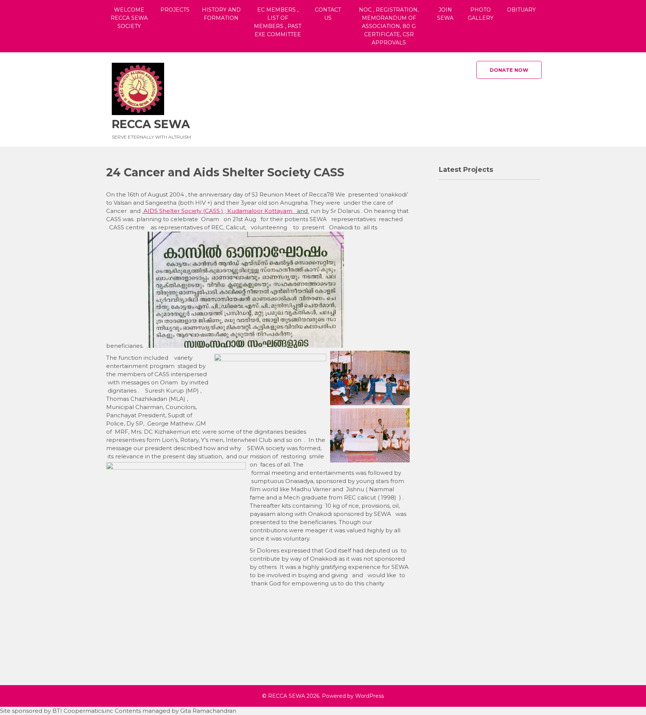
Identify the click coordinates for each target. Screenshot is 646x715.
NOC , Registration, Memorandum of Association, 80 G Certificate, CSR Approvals (389, 26)
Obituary (521, 9)
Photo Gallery (480, 13)
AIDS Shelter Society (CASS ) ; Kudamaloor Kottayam (218, 210)
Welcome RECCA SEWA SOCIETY (129, 18)
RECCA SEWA (151, 124)
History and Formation (221, 13)
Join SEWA (445, 13)
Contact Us (328, 13)
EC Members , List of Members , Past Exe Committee (277, 22)
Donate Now (509, 70)
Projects (175, 9)
